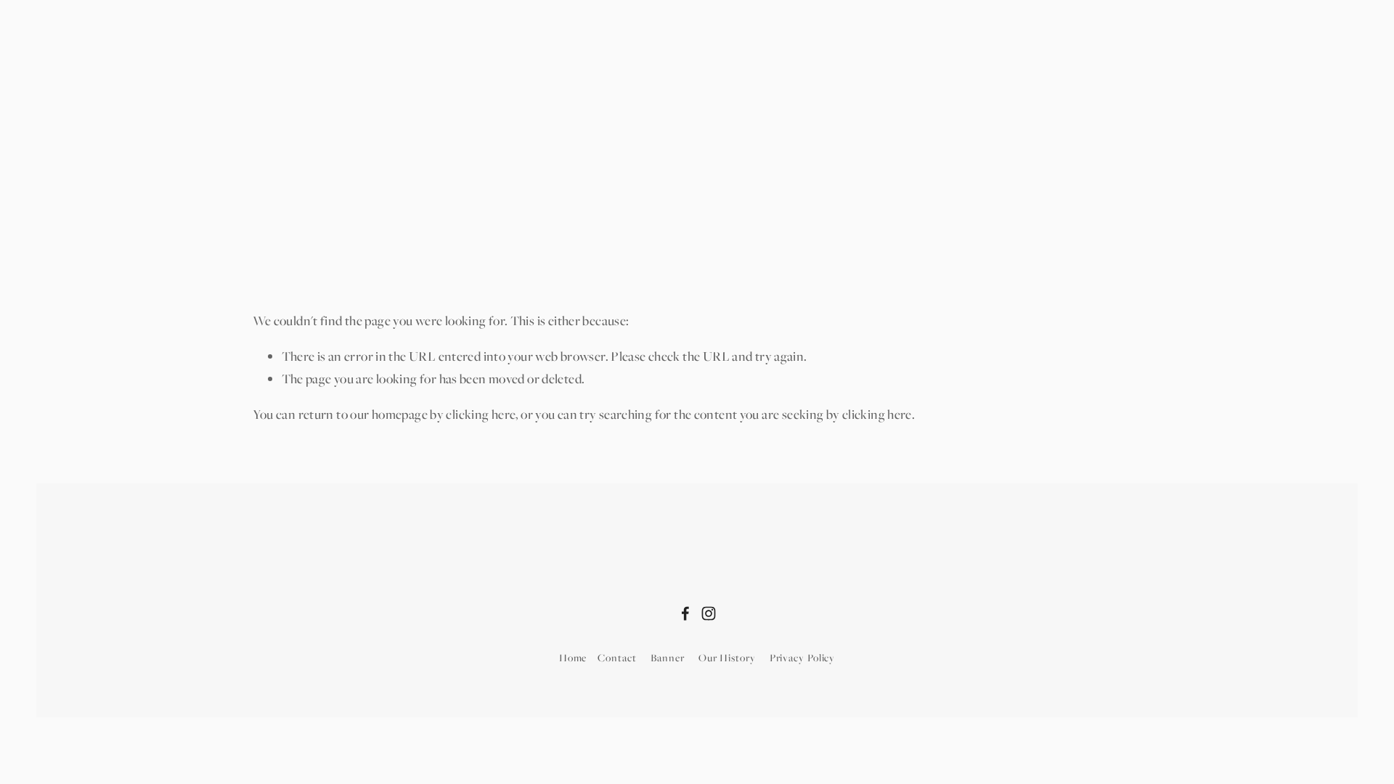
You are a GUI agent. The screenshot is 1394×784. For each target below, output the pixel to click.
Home (269, 210)
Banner (668, 657)
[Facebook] (685, 613)
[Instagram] (708, 613)
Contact (617, 657)
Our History (727, 657)
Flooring (330, 210)
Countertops (491, 210)
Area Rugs (405, 210)
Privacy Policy (803, 657)
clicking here (480, 413)
